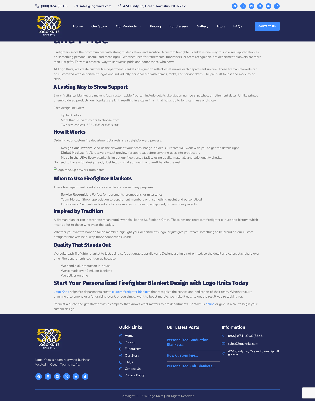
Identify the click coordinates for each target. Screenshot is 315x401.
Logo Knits (61, 292)
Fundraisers (179, 26)
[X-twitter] (260, 6)
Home (78, 26)
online (210, 304)
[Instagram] (243, 6)
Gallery (202, 26)
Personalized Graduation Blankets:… (187, 342)
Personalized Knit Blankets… (191, 366)
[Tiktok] (277, 6)
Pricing (155, 26)
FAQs (237, 26)
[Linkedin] (251, 6)
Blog (221, 26)
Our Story (99, 26)
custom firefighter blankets (131, 292)
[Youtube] (268, 6)
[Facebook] (235, 6)
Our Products (126, 26)
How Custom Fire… (182, 355)
